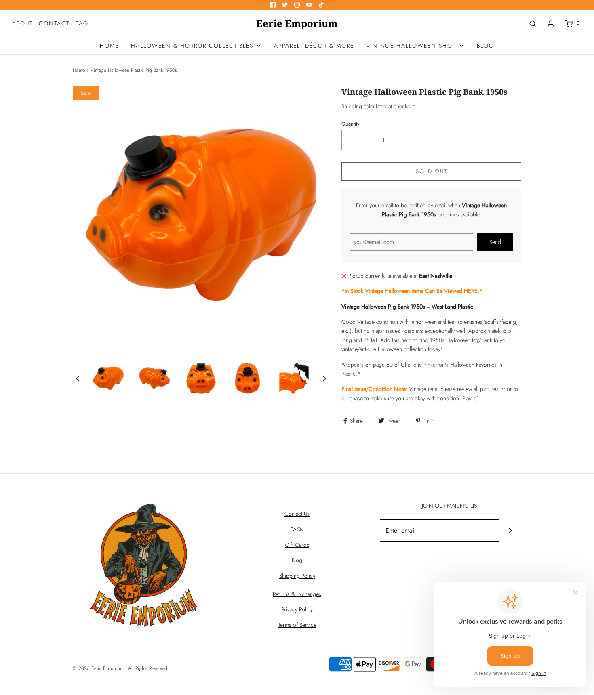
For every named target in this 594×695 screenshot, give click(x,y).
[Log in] (551, 23)
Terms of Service (297, 625)
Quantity (350, 124)
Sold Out (431, 171)
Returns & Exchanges (297, 594)
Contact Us (297, 514)
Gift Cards (297, 545)
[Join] (510, 530)
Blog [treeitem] (485, 46)
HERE (471, 291)
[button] (77, 378)
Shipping (351, 106)
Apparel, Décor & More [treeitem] (314, 46)
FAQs (297, 529)
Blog (297, 560)
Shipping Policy (297, 576)
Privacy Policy (297, 609)
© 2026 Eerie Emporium (98, 668)
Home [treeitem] (109, 46)
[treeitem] (196, 45)
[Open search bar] (532, 23)
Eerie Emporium (297, 23)
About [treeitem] (22, 23)
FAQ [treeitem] (82, 23)
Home (79, 70)
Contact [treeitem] (54, 23)
